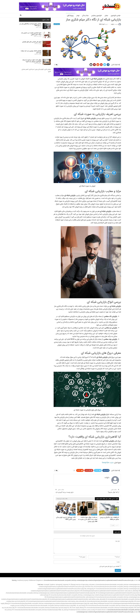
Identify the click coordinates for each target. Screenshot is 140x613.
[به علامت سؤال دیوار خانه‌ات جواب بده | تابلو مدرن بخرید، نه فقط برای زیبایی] (87, 509)
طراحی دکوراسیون (115, 15)
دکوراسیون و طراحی (96, 15)
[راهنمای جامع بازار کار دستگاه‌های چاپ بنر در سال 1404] (47, 26)
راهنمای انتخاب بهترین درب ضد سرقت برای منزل (31, 52)
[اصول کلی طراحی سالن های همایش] (47, 44)
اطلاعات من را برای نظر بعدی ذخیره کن (109, 566)
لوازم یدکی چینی (39, 69)
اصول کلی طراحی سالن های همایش (31, 42)
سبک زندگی (85, 15)
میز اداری (31, 69)
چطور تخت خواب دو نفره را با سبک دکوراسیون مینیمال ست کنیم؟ (31, 61)
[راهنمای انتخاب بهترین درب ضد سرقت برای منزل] (47, 53)
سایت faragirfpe (107, 462)
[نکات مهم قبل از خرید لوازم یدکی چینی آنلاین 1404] (66, 509)
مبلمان (106, 15)
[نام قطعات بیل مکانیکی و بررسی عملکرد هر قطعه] (109, 509)
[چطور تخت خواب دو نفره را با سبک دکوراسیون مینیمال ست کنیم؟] (47, 62)
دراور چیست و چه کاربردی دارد (64, 492)
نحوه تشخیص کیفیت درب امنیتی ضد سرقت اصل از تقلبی (31, 34)
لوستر (77, 15)
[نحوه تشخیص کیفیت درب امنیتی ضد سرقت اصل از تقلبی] (47, 35)
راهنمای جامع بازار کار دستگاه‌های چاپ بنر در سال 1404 (30, 25)
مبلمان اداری (47, 69)
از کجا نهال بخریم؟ (113, 492)
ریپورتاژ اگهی (70, 15)
